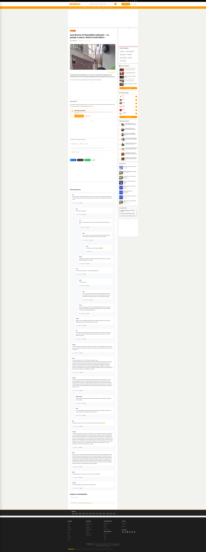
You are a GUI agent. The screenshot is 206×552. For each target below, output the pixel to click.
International (84, 7)
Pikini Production (106, 529)
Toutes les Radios (106, 533)
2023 (83, 513)
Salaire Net (87, 526)
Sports (107, 7)
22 (89, 40)
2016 (107, 513)
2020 (93, 513)
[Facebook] (130, 1)
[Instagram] (130, 532)
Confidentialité (108, 545)
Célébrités (99, 7)
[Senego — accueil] (75, 4)
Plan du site (97, 545)
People (69, 530)
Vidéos (110, 7)
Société (75, 7)
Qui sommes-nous (124, 523)
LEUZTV (105, 527)
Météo (136, 7)
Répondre (81, 202)
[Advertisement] (103, 19)
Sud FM (105, 537)
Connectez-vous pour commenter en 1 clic (85, 502)
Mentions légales (101, 545)
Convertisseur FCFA (89, 523)
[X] (125, 532)
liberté (87, 143)
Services (132, 7)
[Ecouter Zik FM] (136, 100)
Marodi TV (105, 524)
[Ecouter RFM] (136, 96)
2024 (80, 513)
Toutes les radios (128, 116)
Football (69, 533)
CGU (122, 527)
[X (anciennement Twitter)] (132, 1)
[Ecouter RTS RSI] (136, 110)
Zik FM (105, 536)
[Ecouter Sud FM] (136, 103)
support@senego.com (116, 544)
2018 (100, 513)
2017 (104, 513)
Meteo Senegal (88, 524)
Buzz (103, 7)
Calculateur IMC (88, 530)
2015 (111, 513)
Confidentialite (124, 526)
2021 (90, 513)
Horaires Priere (88, 527)
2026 (73, 513)
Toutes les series (128, 88)
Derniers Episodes (106, 523)
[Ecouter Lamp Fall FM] (136, 113)
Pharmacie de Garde (89, 529)
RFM (104, 534)
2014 (114, 513)
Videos (69, 538)
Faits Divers (69, 536)
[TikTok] (136, 1)
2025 (76, 513)
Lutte (68, 535)
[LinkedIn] (132, 532)
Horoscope (87, 532)
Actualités (73, 30)
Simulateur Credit (88, 533)
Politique (71, 7)
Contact (123, 524)
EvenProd (105, 526)
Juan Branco (82, 143)
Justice (79, 7)
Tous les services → (89, 535)
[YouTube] (134, 1)
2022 (87, 513)
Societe (69, 524)
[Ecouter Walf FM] (136, 107)
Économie (94, 7)
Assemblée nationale (74, 143)
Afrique (89, 7)
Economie (69, 527)
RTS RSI (105, 539)
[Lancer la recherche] (115, 4)
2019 (97, 513)
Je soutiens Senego (79, 116)
